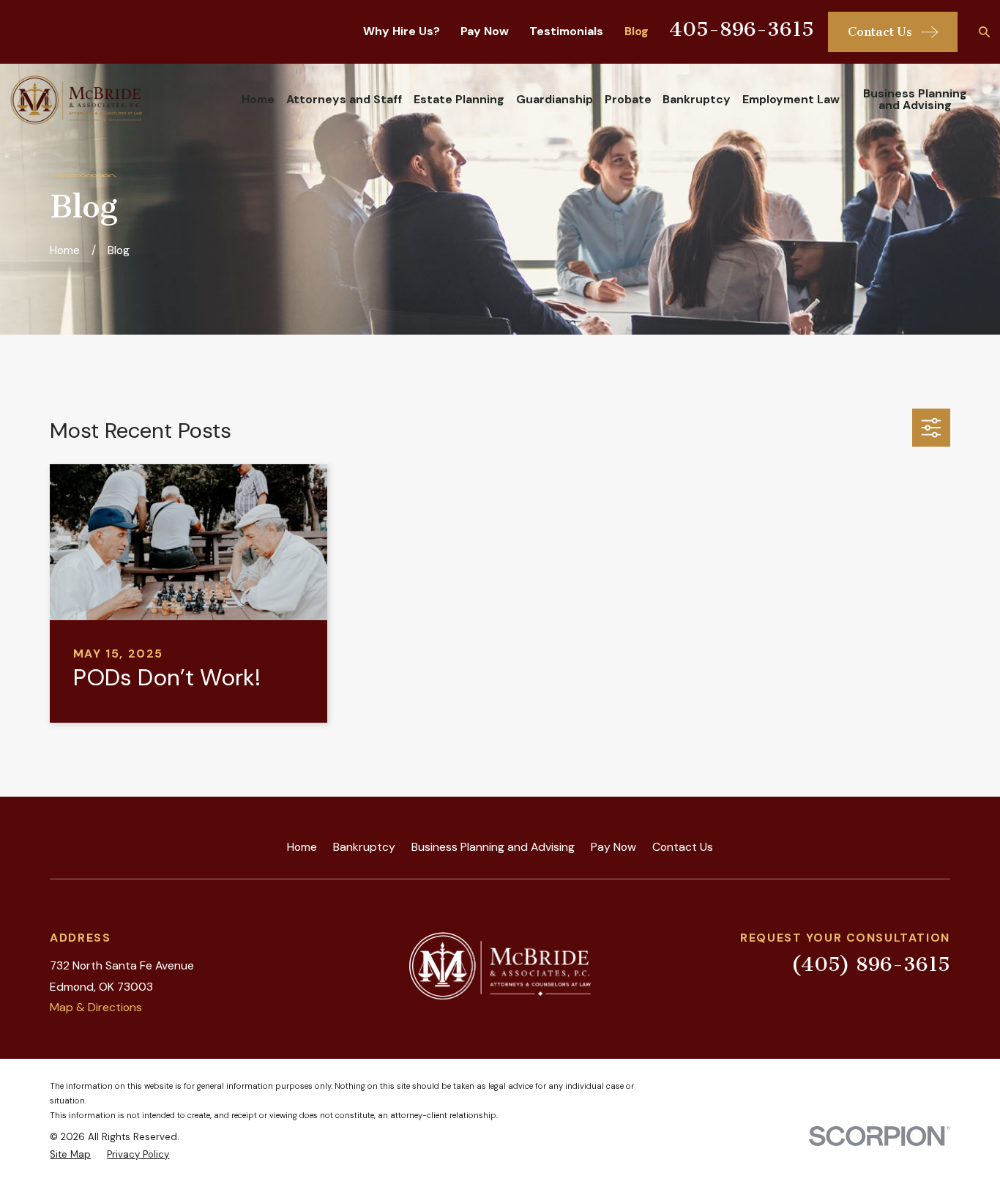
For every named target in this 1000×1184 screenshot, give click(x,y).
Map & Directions (96, 1007)
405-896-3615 (741, 29)
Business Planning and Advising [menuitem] (915, 99)
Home (302, 847)
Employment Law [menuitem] (791, 99)
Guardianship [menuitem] (554, 99)
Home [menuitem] (258, 99)
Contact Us (682, 847)
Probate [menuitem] (628, 99)
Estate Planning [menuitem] (459, 99)
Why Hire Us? (401, 31)
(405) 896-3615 (870, 964)
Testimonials (566, 31)
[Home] (76, 99)
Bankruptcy (364, 847)
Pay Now (484, 31)
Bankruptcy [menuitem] (697, 99)
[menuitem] (70, 1154)
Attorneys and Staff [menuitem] (344, 99)
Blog (636, 31)
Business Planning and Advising (493, 847)
